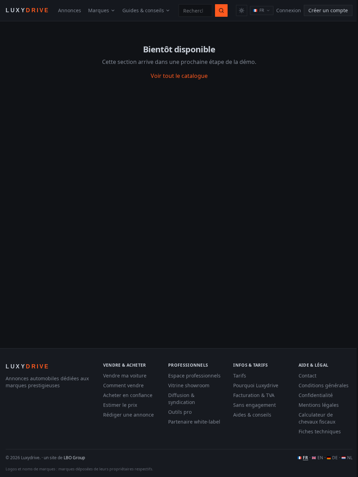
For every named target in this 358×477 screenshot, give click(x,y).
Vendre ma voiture (124, 375)
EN (320, 458)
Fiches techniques (320, 431)
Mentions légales (319, 405)
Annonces (69, 10)
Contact (307, 375)
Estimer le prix (120, 405)
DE (335, 458)
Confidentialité (316, 395)
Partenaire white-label (194, 421)
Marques (98, 10)
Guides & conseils (143, 10)
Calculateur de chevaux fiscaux (317, 418)
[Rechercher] (221, 10)
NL (349, 458)
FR (305, 458)
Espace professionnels (194, 375)
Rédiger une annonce (128, 414)
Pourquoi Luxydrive (255, 385)
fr (261, 10)
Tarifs (239, 375)
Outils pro (180, 412)
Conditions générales (324, 385)
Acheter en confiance (127, 395)
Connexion (288, 10)
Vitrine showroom (188, 385)
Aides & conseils (252, 414)
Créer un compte (328, 10)
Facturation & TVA (253, 395)
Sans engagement (254, 405)
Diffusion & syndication (181, 398)
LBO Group (74, 458)
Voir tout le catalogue (179, 76)
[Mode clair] (241, 10)
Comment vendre (123, 385)
